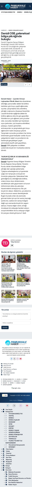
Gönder (5, 327)
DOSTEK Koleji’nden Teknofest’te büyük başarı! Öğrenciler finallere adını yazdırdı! (7, 285)
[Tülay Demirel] (5, 243)
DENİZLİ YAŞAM (20, 383)
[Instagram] (17, 358)
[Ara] (30, 6)
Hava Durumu (7, 365)
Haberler (3, 30)
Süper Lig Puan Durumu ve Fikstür (19, 478)
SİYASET (5, 383)
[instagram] (20, 405)
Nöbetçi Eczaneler (8, 364)
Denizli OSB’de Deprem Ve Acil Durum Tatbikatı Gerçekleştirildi (23, 284)
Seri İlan (8, 457)
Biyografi (9, 461)
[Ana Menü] (2, 6)
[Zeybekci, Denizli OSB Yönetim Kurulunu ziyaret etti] (24, 294)
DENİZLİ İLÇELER (7, 381)
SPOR (24, 381)
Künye (8, 466)
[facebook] (7, 405)
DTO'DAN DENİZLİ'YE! (8, 12)
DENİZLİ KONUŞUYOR (15, 434)
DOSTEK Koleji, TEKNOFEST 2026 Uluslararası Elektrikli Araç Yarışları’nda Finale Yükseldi (23, 266)
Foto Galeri (9, 449)
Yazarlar (8, 453)
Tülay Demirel (15, 242)
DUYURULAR (12, 436)
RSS (5, 395)
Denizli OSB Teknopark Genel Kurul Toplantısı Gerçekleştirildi (7, 300)
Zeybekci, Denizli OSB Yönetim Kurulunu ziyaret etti (23, 300)
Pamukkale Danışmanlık (16, 445)
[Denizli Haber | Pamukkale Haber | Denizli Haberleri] (15, 6)
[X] (14, 358)
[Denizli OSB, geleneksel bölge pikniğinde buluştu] (16, 73)
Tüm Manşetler (7, 371)
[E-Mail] (12, 245)
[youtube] (27, 405)
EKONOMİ (17, 381)
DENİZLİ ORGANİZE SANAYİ (16, 30)
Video (8, 451)
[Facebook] (11, 358)
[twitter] (14, 405)
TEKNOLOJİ (12, 439)
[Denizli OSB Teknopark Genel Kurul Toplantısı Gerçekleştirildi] (8, 294)
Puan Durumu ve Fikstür (10, 369)
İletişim (8, 468)
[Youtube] (20, 358)
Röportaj (9, 459)
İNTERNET (11, 447)
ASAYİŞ (18, 379)
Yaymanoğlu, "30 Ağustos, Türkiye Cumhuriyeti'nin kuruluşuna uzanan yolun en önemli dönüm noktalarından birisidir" (8, 267)
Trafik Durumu (7, 367)
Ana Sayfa (9, 409)
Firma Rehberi (10, 455)
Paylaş (5, 84)
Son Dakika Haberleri (9, 373)
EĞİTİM (12, 383)
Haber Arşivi (6, 375)
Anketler (9, 464)
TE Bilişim (20, 400)
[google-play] (16, 388)
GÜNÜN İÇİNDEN (7, 385)
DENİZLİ (19, 12)
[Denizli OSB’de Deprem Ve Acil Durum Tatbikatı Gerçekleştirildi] (24, 277)
